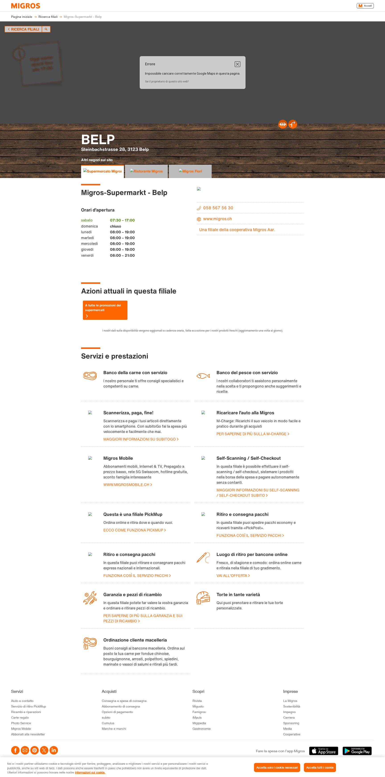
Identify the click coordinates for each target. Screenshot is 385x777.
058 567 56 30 (218, 208)
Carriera (289, 717)
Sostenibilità (291, 706)
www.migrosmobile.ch (126, 484)
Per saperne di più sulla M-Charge (252, 434)
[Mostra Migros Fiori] (190, 171)
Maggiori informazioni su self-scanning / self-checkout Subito (258, 492)
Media (287, 728)
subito (106, 717)
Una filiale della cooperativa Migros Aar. (237, 229)
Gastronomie (201, 728)
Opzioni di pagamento (117, 712)
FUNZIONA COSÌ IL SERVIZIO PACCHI (249, 535)
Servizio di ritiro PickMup (28, 706)
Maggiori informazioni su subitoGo (139, 439)
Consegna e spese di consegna (124, 701)
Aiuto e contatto (22, 701)
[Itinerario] (282, 127)
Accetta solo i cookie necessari (277, 767)
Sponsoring (291, 723)
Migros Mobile (21, 728)
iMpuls (197, 717)
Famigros (199, 712)
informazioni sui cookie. (90, 772)
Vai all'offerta (232, 575)
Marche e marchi (114, 728)
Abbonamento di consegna (121, 706)
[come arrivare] (292, 127)
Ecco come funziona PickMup (133, 530)
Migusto (198, 706)
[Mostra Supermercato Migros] (102, 171)
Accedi (368, 5)
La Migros (290, 701)
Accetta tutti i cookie (320, 767)
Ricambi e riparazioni (26, 712)
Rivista (197, 701)
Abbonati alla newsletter (28, 734)
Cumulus (108, 723)
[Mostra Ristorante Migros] (146, 171)
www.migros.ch (217, 218)
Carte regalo (20, 717)
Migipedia (199, 723)
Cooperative (291, 734)
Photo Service (21, 723)
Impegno (289, 712)
